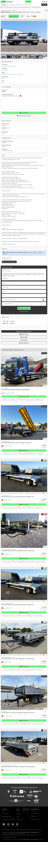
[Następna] (46, 39)
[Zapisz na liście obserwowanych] (45, 11)
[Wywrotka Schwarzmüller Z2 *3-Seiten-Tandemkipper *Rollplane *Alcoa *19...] (24, 692)
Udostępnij (24, 340)
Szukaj (44, 4)
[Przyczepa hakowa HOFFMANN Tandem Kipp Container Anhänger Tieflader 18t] (24, 422)
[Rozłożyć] (24, 403)
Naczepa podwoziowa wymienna (9, 66)
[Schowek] (42, 1)
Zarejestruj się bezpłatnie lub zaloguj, (18, 252)
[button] (46, 1)
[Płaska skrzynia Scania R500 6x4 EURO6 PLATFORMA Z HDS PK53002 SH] (24, 369)
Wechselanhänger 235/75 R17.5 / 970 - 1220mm (12, 74)
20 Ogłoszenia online (6, 259)
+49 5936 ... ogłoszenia (9, 321)
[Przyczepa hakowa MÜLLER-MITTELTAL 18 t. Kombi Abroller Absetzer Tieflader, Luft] (24, 476)
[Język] (44, 1)
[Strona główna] (1, 7)
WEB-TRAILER (5, 70)
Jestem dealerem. (8, 303)
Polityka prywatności (24, 311)
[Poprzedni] (2, 39)
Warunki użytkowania (34, 839)
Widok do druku (24, 334)
